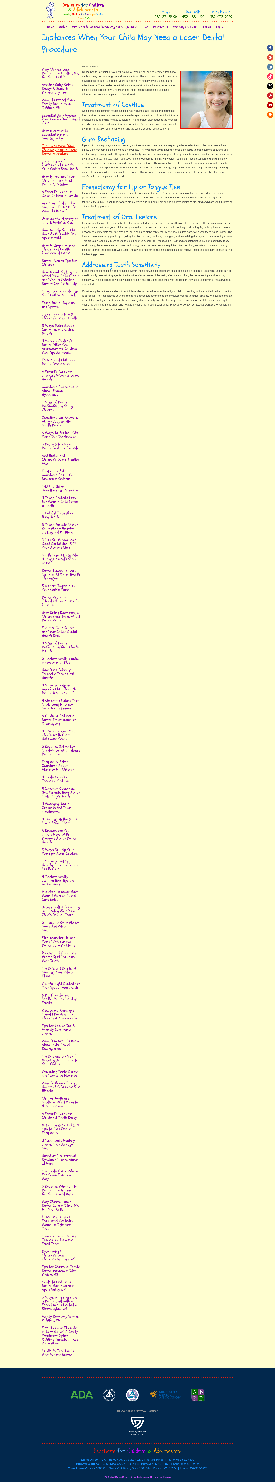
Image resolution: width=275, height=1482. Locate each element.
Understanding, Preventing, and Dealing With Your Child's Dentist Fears (61, 911)
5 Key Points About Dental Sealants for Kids (60, 446)
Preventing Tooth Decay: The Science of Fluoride (60, 1073)
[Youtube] (270, 105)
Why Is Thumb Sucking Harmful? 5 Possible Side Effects (61, 1086)
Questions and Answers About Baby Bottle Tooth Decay (60, 421)
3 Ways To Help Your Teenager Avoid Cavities (60, 851)
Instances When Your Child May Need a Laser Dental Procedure (59, 149)
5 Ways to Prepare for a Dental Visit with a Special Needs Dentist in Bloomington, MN (60, 1303)
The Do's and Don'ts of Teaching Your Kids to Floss (59, 972)
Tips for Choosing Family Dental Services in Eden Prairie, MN (61, 1270)
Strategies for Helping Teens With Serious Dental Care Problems (58, 941)
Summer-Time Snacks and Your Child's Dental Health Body (59, 631)
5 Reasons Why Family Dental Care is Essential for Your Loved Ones (60, 1190)
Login (167, 1477)
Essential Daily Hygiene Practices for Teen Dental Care (61, 119)
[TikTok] (270, 76)
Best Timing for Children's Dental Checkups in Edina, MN (58, 1255)
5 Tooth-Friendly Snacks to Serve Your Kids (60, 660)
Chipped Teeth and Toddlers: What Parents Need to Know (60, 1102)
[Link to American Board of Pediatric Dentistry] (197, 1405)
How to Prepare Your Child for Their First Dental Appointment (58, 180)
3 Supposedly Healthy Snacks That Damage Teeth (58, 1144)
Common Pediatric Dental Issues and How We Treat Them (61, 1240)
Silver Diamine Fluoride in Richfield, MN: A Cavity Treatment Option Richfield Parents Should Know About (60, 1335)
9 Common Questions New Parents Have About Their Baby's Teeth (61, 792)
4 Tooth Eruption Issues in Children (56, 779)
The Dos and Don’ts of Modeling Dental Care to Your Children (60, 1060)
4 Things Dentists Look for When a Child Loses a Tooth (60, 501)
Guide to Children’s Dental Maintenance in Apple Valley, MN (58, 1285)
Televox (158, 1477)
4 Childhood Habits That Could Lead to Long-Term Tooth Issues (60, 704)
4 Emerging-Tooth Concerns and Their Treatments (56, 807)
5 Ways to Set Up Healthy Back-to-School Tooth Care (60, 865)
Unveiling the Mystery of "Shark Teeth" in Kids (60, 220)
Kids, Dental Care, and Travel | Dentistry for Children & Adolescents (59, 1014)
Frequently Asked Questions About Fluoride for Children (58, 765)
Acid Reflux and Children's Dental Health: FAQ (60, 459)
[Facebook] (270, 48)
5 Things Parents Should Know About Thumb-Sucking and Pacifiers (60, 528)
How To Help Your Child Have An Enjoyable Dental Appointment (61, 233)
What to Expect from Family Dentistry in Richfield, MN (58, 103)
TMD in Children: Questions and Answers (60, 488)
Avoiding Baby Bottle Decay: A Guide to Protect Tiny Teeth (57, 88)
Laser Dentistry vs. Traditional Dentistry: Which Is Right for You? (58, 1222)
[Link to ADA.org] (82, 1405)
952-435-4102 (193, 16)
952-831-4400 (166, 16)
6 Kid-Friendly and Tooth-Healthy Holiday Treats (59, 999)
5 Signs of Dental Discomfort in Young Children (57, 406)
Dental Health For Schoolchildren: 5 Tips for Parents (61, 601)
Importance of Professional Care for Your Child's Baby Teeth (60, 165)
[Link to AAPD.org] (110, 1405)
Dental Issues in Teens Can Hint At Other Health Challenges (61, 574)
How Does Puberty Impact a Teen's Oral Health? (58, 673)
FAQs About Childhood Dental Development (59, 362)
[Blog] (270, 115)
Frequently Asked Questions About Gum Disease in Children (59, 474)
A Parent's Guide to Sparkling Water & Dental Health (61, 375)
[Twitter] (270, 86)
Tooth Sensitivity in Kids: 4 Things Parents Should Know (60, 559)
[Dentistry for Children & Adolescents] (75, 18)
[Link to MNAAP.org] (132, 1405)
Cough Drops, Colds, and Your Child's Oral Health (60, 293)
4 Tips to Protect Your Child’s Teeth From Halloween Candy (59, 735)
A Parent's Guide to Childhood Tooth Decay (59, 1115)
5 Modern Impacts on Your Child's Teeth (58, 587)
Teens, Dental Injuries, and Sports (58, 304)
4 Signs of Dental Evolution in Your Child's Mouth (60, 647)
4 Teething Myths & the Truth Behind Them (59, 821)
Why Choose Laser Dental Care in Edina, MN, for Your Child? (60, 73)
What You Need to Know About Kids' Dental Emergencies (60, 1044)
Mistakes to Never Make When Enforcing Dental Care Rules (60, 895)
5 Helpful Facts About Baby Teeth (59, 515)
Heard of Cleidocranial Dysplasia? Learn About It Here (60, 1159)
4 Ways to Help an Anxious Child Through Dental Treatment (59, 689)
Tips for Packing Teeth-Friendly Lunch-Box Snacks (59, 1029)
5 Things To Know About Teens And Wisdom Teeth (60, 926)
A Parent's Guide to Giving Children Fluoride (60, 193)
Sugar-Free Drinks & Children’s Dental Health (60, 316)
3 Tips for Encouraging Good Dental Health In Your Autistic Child (59, 543)
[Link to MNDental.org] (165, 1405)
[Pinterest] (270, 95)
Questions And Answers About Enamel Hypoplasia (60, 390)
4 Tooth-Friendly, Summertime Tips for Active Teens (58, 880)
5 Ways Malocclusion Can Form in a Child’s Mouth (58, 329)
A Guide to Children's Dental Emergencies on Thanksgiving (59, 719)
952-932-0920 (221, 16)
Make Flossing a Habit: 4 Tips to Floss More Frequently (60, 1129)
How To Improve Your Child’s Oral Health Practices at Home (59, 249)
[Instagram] (270, 67)
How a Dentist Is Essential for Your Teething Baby (56, 134)
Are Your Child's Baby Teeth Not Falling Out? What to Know (59, 207)
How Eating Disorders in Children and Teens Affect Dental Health (61, 616)
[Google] (270, 57)
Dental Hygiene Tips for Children (59, 262)
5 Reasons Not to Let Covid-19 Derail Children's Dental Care (61, 750)
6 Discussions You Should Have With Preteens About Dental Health (59, 836)
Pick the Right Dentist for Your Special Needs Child (61, 985)
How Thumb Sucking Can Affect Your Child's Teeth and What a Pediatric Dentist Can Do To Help (61, 278)
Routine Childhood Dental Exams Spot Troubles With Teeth (61, 956)
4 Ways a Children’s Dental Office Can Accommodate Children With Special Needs (59, 346)
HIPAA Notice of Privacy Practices (137, 1411)
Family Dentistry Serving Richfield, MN (60, 1318)
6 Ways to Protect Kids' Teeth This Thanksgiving (60, 434)
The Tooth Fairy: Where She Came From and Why (60, 1174)
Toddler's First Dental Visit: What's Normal (58, 1352)
